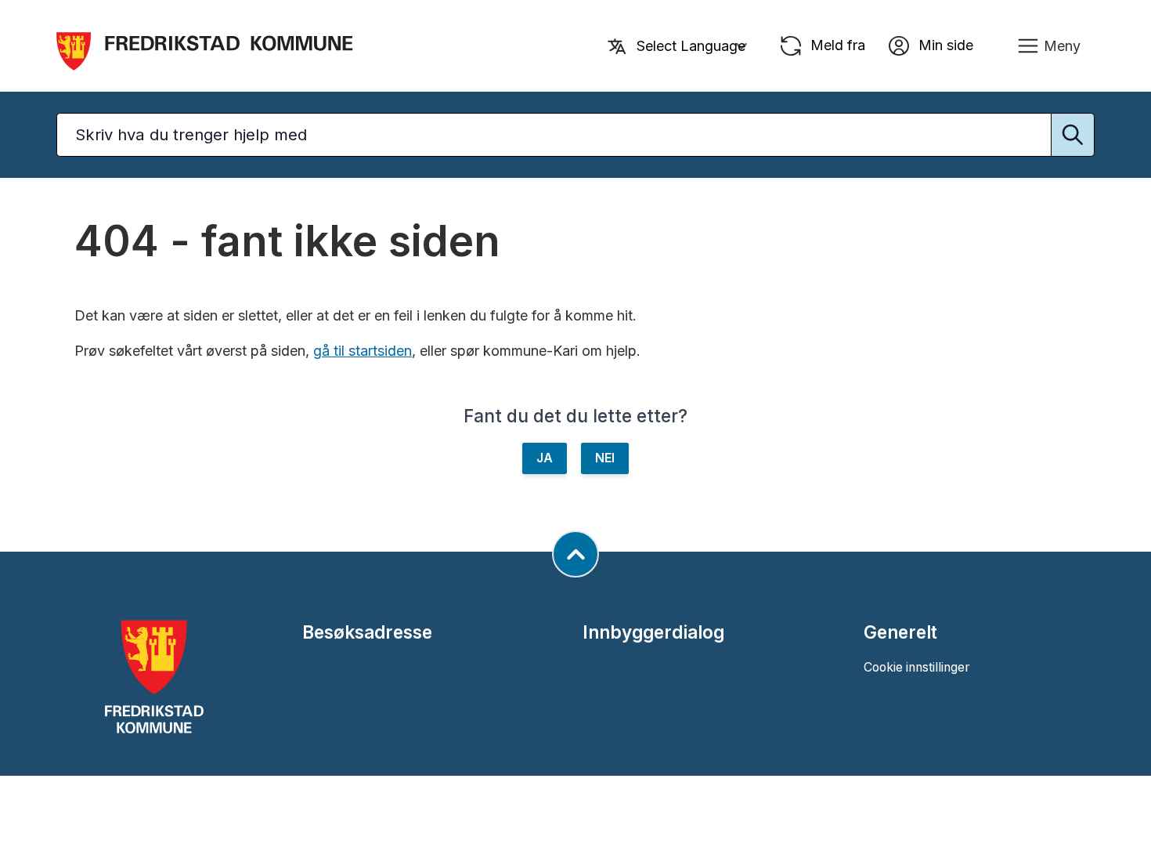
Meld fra (835, 44)
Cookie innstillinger (916, 667)
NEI (605, 458)
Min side (944, 44)
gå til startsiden (362, 350)
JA (544, 458)
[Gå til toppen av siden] (575, 554)
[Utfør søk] (1073, 135)
